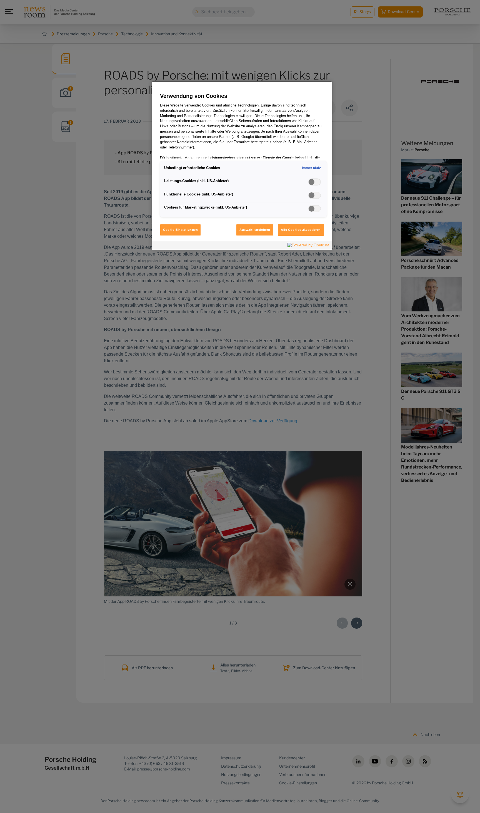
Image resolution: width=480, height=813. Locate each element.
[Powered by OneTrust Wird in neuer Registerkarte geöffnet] (308, 246)
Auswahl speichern (254, 229)
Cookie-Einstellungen (180, 229)
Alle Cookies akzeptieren (301, 229)
